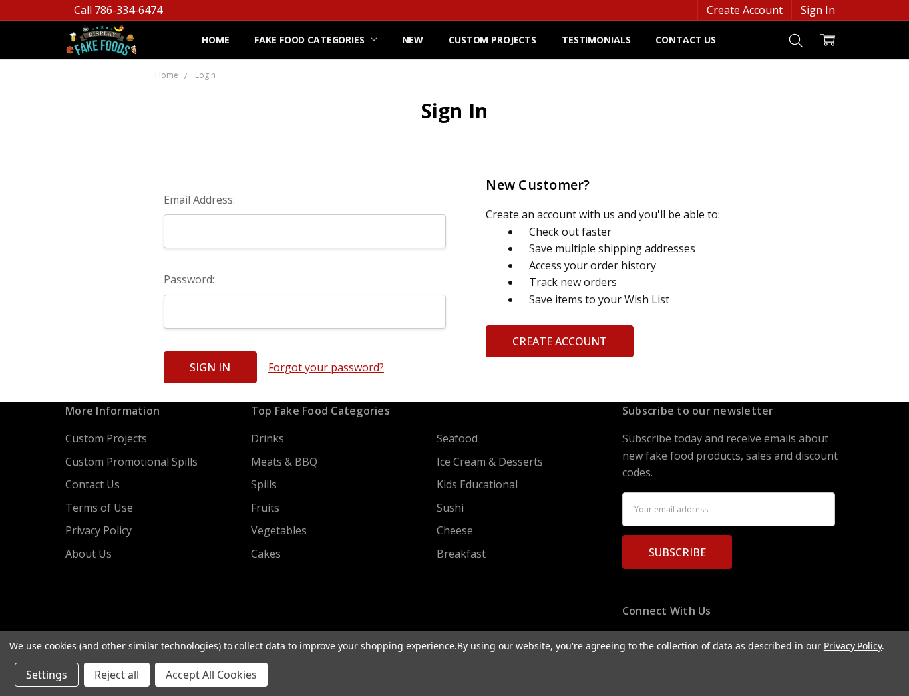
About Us (88, 553)
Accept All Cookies (211, 674)
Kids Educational (477, 484)
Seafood (457, 438)
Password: (189, 279)
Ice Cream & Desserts (490, 461)
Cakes (266, 553)
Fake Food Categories (310, 39)
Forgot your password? (326, 367)
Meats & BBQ (284, 461)
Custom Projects (492, 39)
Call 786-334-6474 (118, 10)
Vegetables (279, 530)
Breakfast (461, 553)
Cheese (455, 530)
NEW (413, 39)
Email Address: (199, 199)
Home (215, 39)
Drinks (267, 438)
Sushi (450, 507)
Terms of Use (99, 507)
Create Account (745, 10)
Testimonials (596, 39)
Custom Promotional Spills (131, 461)
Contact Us (685, 39)
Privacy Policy (98, 530)
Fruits (265, 507)
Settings (46, 674)
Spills (264, 484)
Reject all (116, 674)
